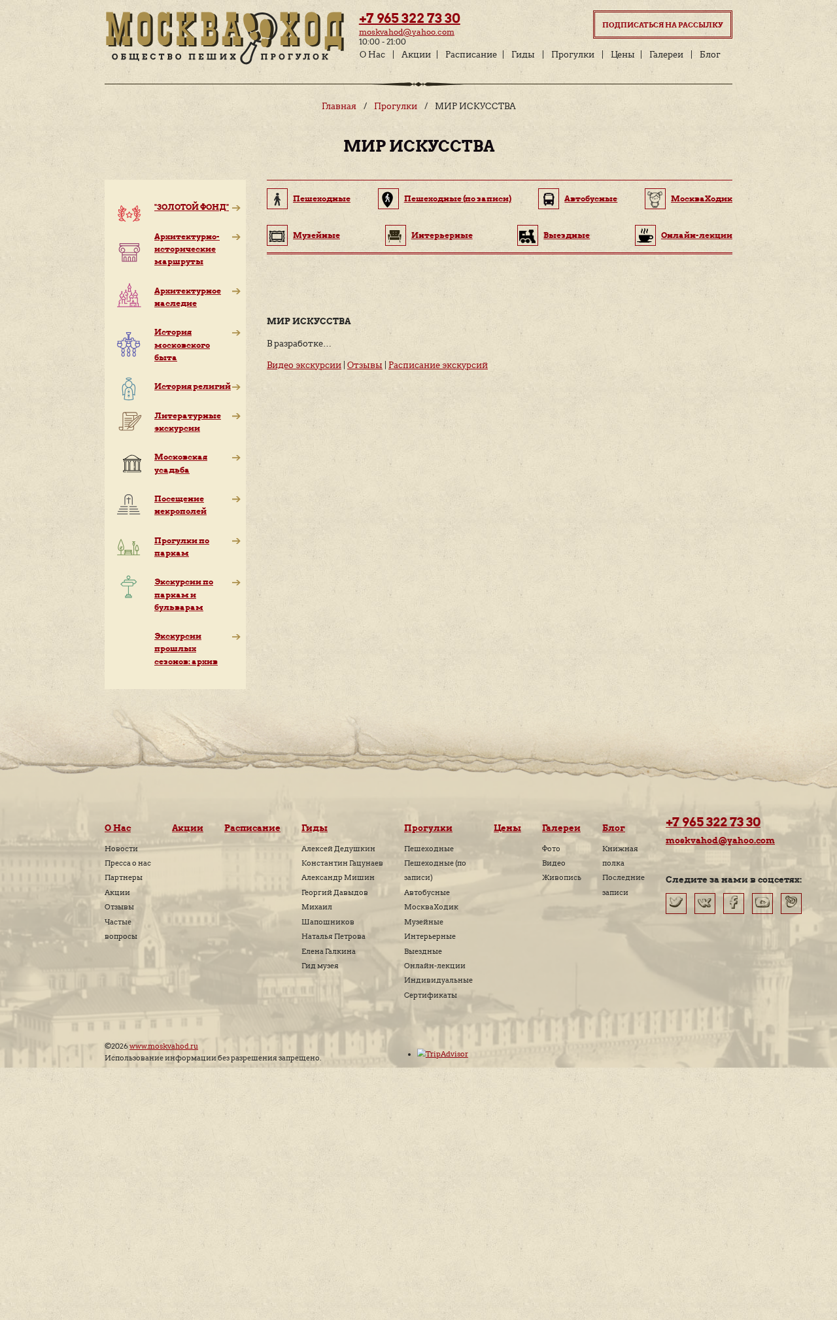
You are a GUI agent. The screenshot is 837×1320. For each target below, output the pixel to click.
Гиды (523, 54)
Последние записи (623, 884)
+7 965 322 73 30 (409, 18)
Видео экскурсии (304, 365)
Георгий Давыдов (334, 892)
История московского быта (182, 344)
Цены (623, 54)
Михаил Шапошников (327, 914)
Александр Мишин (338, 877)
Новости (121, 848)
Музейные (316, 235)
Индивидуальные (438, 980)
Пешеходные (321, 198)
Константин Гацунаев (342, 863)
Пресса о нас (128, 863)
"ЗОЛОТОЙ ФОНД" (191, 207)
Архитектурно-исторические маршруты (187, 248)
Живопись (561, 877)
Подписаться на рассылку (662, 24)
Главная (339, 106)
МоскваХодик (701, 198)
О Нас (372, 54)
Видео (554, 863)
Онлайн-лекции (696, 235)
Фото (551, 848)
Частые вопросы (121, 929)
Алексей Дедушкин (338, 848)
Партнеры (124, 877)
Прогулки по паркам (181, 546)
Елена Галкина (328, 951)
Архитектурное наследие (187, 297)
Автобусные (590, 198)
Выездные (566, 235)
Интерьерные (442, 235)
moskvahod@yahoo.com (406, 32)
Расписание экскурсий (438, 365)
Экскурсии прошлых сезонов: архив (186, 648)
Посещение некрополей (180, 505)
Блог (710, 54)
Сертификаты (430, 995)
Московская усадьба (180, 463)
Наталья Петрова (333, 936)
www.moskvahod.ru (163, 1046)
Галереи (666, 54)
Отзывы (365, 365)
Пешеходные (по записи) (457, 198)
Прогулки (572, 54)
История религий (192, 386)
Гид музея (320, 965)
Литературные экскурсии (187, 422)
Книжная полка (620, 856)
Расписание (471, 54)
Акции (416, 54)
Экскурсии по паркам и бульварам (183, 594)
